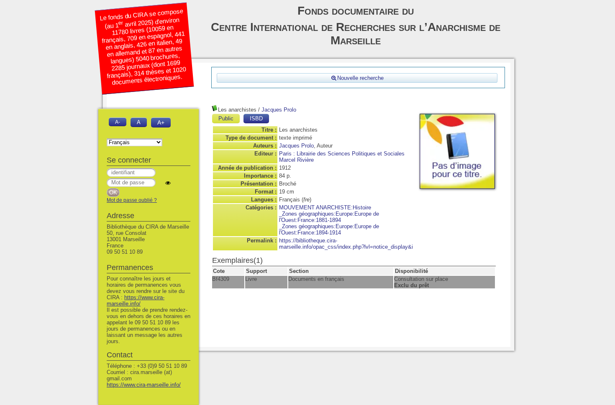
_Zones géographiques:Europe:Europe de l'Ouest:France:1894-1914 (329, 229)
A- (117, 122)
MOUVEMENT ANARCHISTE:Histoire (325, 207)
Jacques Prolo (278, 110)
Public (225, 118)
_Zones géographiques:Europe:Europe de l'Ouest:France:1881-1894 (329, 217)
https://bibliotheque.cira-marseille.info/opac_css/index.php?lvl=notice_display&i (346, 243)
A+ (160, 122)
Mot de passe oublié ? (132, 200)
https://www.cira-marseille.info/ (135, 300)
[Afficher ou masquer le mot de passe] (168, 183)
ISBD (256, 118)
